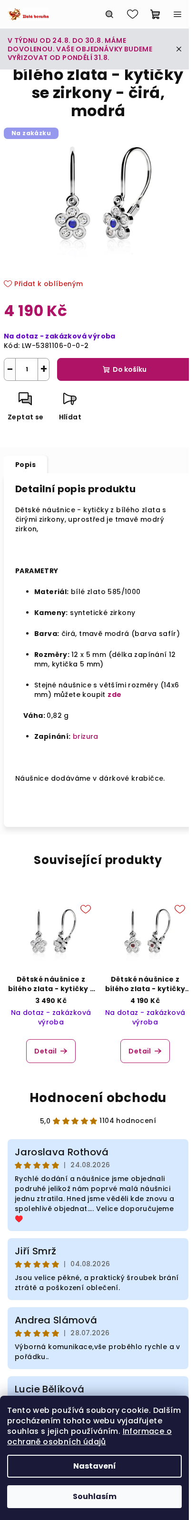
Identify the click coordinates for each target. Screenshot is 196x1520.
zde (114, 694)
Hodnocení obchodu (98, 1097)
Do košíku (130, 369)
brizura (85, 736)
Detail (45, 1051)
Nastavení (94, 1465)
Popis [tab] (25, 464)
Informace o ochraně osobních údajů (89, 1436)
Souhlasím (95, 1496)
